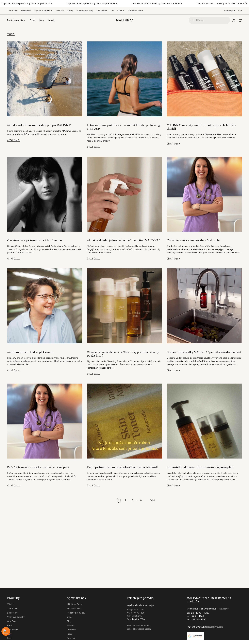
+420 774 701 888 (136, 613)
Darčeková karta (135, 10)
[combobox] (212, 20)
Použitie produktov (76, 613)
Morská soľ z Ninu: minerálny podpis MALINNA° (39, 125)
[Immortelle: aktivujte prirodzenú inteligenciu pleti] (204, 421)
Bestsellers (26, 10)
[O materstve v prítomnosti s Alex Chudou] (44, 194)
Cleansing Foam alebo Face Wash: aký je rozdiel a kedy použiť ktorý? (123, 354)
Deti (112, 10)
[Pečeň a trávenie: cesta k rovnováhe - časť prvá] (44, 421)
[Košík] (240, 20)
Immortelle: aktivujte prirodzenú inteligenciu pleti (200, 467)
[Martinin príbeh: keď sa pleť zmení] (44, 305)
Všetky (11, 33)
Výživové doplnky (43, 10)
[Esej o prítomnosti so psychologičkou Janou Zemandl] (124, 421)
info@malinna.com (135, 609)
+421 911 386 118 (134, 616)
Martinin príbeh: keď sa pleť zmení (30, 352)
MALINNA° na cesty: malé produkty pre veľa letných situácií (201, 127)
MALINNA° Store (74, 604)
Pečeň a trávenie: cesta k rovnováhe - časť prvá (38, 467)
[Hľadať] (191, 20)
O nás (69, 617)
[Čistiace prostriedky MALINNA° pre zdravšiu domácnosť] (204, 305)
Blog (69, 621)
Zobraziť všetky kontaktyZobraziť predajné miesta (139, 627)
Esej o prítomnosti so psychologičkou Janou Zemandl (122, 467)
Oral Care (59, 10)
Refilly (70, 10)
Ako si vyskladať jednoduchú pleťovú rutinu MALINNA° (123, 240)
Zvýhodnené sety (84, 10)
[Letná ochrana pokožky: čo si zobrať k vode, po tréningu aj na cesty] (124, 78)
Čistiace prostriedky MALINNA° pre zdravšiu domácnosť (204, 352)
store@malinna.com (213, 627)
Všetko (120, 10)
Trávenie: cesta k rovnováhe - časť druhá (194, 240)
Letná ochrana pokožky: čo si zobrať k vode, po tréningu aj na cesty (124, 127)
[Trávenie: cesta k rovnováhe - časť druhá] (204, 194)
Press (69, 634)
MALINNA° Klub (74, 608)
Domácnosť (101, 10)
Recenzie (71, 638)
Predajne (71, 629)
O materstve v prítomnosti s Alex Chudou (34, 240)
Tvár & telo (12, 10)
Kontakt (70, 625)
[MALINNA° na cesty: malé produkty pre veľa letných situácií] (204, 78)
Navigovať (224, 608)
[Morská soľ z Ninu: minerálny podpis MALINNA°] (44, 78)
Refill (9, 625)
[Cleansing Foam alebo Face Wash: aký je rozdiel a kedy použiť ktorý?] (124, 305)
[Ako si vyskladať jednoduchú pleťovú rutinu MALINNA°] (124, 194)
